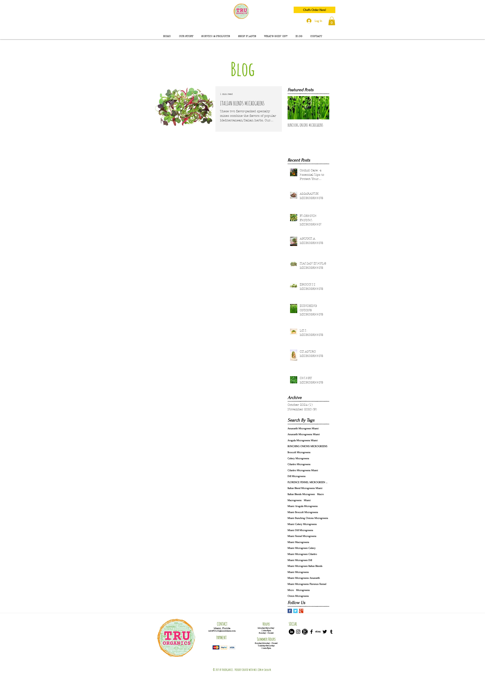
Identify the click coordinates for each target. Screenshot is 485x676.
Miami (307, 500)
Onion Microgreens (298, 596)
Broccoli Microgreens (299, 452)
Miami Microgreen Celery (302, 548)
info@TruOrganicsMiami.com (222, 631)
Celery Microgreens (298, 458)
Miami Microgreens (298, 572)
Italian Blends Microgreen (301, 494)
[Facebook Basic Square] (290, 611)
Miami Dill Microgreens (300, 530)
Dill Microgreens (297, 476)
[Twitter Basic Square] (295, 611)
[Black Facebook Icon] (311, 631)
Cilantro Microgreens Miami (303, 470)
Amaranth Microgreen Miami (303, 428)
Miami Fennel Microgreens (302, 536)
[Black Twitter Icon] (325, 631)
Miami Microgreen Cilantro (302, 554)
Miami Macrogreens (298, 542)
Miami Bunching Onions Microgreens (308, 518)
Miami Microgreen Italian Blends (305, 566)
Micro (291, 590)
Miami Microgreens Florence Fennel (307, 584)
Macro (320, 494)
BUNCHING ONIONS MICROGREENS (307, 446)
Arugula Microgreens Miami (303, 440)
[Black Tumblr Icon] (331, 631)
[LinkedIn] (291, 631)
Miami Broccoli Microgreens (303, 512)
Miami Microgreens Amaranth (304, 578)
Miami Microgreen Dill (300, 560)
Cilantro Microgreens (299, 464)
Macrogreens (295, 500)
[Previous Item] (293, 108)
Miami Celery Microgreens (302, 524)
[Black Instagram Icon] (298, 631)
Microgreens (303, 590)
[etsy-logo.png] (305, 631)
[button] (331, 21)
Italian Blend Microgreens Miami (305, 488)
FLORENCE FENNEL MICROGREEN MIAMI (308, 482)
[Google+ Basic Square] (301, 611)
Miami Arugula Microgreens (303, 506)
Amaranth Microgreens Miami (304, 434)
